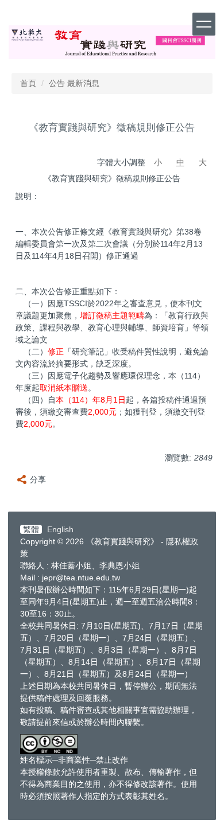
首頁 (28, 83)
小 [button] (158, 162)
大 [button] (203, 162)
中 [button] (180, 162)
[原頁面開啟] (112, 42)
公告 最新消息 (74, 83)
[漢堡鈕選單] (203, 24)
